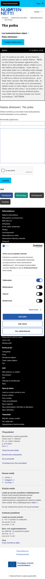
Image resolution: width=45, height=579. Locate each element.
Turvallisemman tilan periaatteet (14, 463)
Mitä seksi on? (7, 221)
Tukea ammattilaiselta (9, 401)
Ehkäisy (5, 229)
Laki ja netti (6, 340)
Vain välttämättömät (22, 331)
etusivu (5, 18)
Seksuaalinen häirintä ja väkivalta (13, 238)
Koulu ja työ (7, 347)
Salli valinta (22, 324)
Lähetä (5, 180)
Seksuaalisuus (36, 18)
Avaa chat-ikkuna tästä (11, 543)
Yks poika (8, 20)
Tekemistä (6, 414)
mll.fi (4, 446)
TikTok (7, 477)
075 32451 (8, 443)
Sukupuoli (5, 241)
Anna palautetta (8, 459)
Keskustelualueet (19, 18)
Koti (3, 378)
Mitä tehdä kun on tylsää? (11, 372)
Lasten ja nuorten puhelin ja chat (13, 392)
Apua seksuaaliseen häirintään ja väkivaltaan (17, 407)
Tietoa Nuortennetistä (10, 450)
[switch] (39, 287)
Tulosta (5, 201)
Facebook (6, 195)
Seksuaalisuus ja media (10, 235)
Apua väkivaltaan (8, 410)
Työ (3, 363)
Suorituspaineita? (8, 232)
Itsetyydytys (6, 224)
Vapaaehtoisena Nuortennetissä (13, 424)
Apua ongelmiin (7, 404)
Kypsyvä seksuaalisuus (10, 215)
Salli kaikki (22, 317)
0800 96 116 (9, 531)
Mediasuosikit (7, 343)
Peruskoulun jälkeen (9, 357)
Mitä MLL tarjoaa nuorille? (11, 418)
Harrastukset (6, 375)
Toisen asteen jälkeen (9, 360)
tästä (34, 502)
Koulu (4, 354)
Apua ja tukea (8, 388)
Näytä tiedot (33, 310)
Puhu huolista (7, 398)
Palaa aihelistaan (10, 36)
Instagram (8, 480)
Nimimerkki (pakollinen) (9, 119)
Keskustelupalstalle (10, 3)
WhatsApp (21, 195)
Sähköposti (36, 195)
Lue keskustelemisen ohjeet (15, 33)
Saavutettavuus (22, 551)
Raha (4, 384)
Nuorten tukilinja (7, 395)
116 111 (7, 519)
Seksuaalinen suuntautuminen (12, 218)
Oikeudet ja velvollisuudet (11, 381)
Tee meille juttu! (7, 421)
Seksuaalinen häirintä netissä (12, 337)
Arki (4, 368)
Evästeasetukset (22, 554)
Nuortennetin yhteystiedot (12, 454)
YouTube (8, 482)
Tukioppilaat (6, 351)
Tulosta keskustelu (13, 42)
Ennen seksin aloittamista (11, 226)
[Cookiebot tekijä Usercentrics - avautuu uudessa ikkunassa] (32, 246)
